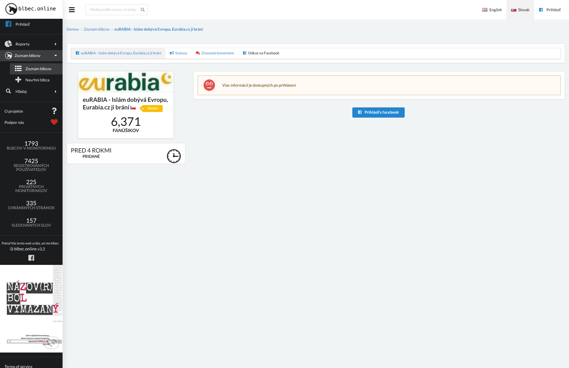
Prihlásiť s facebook (381, 112)
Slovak (523, 9)
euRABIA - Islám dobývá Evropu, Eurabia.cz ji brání (158, 29)
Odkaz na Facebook (263, 53)
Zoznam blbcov (38, 68)
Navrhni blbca (37, 79)
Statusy (181, 53)
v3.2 (30, 246)
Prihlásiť (554, 9)
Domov (73, 29)
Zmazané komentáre (217, 53)
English (495, 9)
